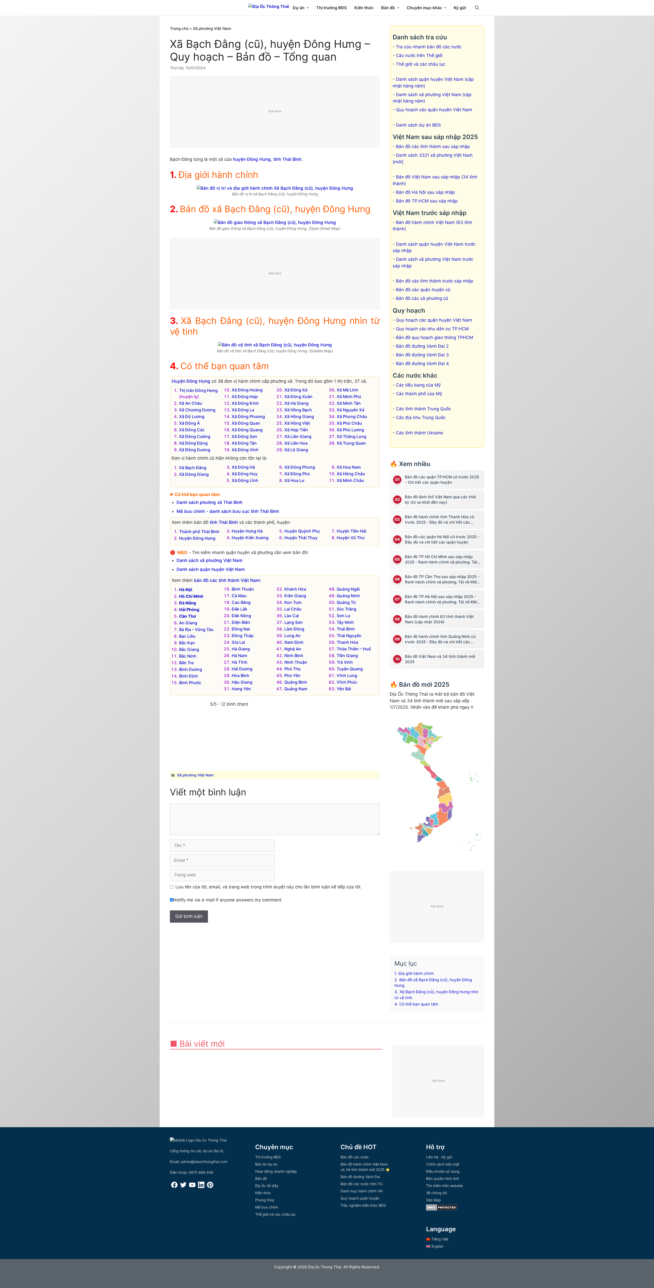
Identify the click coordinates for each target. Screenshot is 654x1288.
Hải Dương (242, 668)
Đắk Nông (241, 615)
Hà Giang (241, 648)
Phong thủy (264, 1200)
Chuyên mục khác (424, 7)
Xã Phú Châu (349, 423)
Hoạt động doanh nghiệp (276, 1171)
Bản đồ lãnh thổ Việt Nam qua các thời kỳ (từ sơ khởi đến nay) (440, 499)
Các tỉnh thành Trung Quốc (423, 408)
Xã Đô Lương (191, 416)
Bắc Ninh (187, 656)
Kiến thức (363, 7)
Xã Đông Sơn (244, 436)
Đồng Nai (241, 628)
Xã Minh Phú (349, 396)
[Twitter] (183, 1186)
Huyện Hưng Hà (247, 531)
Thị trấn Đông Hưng (198, 390)
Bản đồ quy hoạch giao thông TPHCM (434, 337)
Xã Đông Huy (245, 473)
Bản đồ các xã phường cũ (422, 298)
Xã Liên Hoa (296, 443)
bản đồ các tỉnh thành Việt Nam (227, 580)
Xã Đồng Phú (297, 473)
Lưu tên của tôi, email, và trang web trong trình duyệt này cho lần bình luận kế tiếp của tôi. (268, 886)
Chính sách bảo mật (442, 1164)
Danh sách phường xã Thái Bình (209, 502)
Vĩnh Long (347, 675)
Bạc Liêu (187, 636)
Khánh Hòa (295, 589)
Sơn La (343, 615)
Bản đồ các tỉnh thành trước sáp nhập (434, 281)
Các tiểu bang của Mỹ (418, 385)
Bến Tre (186, 662)
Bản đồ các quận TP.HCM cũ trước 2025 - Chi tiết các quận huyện (442, 479)
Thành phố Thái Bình (199, 531)
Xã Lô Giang (296, 449)
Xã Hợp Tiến (296, 429)
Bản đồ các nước (355, 1157)
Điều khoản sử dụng (443, 1171)
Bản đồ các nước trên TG (361, 1184)
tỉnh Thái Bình (287, 159)
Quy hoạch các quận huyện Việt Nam (434, 109)
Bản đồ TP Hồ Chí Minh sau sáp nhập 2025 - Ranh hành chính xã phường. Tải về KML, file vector (441, 559)
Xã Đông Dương (194, 449)
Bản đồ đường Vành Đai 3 (422, 354)
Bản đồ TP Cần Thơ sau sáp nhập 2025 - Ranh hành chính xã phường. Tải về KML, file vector (442, 579)
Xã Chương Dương (197, 409)
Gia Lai (238, 642)
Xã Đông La (243, 409)
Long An (292, 635)
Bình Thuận (243, 589)
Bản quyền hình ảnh (442, 1178)
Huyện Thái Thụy (301, 537)
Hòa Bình (240, 675)
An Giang (188, 622)
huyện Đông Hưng (252, 159)
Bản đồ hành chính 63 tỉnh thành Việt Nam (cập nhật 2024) (439, 619)
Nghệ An (292, 648)
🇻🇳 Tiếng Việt (437, 1239)
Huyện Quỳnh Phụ (302, 531)
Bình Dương (190, 669)
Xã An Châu (190, 403)
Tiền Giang (347, 655)
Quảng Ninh (348, 595)
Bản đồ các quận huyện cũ (423, 289)
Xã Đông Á (189, 423)
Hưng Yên (241, 688)
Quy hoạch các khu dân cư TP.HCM (432, 328)
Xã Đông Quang (247, 429)
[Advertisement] (275, 112)
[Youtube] (192, 1186)
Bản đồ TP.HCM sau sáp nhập (427, 201)
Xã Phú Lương (350, 429)
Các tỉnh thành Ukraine (419, 432)
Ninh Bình (293, 655)
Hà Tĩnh (239, 662)
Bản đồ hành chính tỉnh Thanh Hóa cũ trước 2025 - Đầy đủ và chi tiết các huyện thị (439, 519)
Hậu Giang (242, 682)
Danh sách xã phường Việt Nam (209, 560)
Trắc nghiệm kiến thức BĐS (363, 1205)
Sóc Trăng (346, 609)
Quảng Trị (346, 602)
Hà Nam (239, 655)
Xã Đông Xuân (298, 396)
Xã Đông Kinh (245, 403)
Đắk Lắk (239, 609)
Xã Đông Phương (248, 416)
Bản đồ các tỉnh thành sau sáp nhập (433, 146)
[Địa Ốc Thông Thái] (268, 6)
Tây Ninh (345, 622)
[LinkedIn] (201, 1186)
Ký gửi (460, 7)
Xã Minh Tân (349, 403)
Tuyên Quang (350, 668)
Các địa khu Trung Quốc (421, 417)
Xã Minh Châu (350, 480)
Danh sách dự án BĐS (418, 125)
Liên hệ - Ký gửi (439, 1157)
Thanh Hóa (347, 642)
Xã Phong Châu (352, 416)
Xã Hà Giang (296, 403)
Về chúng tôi (436, 1193)
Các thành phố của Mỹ (419, 393)
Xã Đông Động (193, 443)
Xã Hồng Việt (297, 423)
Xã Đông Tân (244, 443)
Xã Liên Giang (297, 436)
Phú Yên (292, 675)
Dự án (299, 7)
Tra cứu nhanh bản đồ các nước (428, 46)
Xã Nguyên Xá (350, 409)
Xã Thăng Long (351, 436)
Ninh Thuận (295, 662)
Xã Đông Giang (194, 474)
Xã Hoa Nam (349, 467)
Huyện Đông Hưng (191, 381)
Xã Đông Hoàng (247, 389)
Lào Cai (291, 615)
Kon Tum (292, 602)
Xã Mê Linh (347, 389)
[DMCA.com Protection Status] (441, 1209)
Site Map (433, 1200)
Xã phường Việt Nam (212, 28)
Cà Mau (239, 595)
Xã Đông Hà (243, 467)
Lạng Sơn (293, 622)
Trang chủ (179, 28)
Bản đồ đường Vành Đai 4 (422, 363)
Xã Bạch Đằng (192, 467)
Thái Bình (346, 628)
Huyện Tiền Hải (351, 531)
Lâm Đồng (294, 628)
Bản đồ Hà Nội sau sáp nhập (425, 192)
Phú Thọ (292, 668)
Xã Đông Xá (295, 389)
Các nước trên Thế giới (419, 55)
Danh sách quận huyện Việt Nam (211, 569)
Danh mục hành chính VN (362, 1191)
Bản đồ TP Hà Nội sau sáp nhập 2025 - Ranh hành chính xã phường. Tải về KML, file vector (442, 599)
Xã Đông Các (192, 429)
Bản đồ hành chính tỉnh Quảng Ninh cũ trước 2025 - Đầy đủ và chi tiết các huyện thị (440, 639)
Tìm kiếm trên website (444, 1185)
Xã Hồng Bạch (298, 409)
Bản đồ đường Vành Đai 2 (422, 346)
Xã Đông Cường (194, 436)
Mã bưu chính (266, 1207)
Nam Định (293, 642)
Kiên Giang (295, 595)
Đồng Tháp (242, 635)
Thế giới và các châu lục (420, 64)
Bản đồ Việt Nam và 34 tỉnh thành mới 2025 (440, 659)
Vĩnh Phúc (347, 682)
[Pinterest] (210, 1186)
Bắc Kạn (187, 642)
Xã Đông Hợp (245, 396)
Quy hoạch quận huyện (360, 1198)
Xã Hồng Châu (351, 473)
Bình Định (188, 676)
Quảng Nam (295, 688)
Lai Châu (292, 609)
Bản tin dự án (266, 1164)
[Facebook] (174, 1186)
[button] (477, 7)
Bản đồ (388, 7)
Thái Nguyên (349, 635)
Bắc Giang (189, 649)
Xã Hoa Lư (294, 480)
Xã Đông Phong (299, 467)
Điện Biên (241, 622)
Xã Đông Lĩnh (245, 480)
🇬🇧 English (434, 1246)
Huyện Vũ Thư (351, 537)
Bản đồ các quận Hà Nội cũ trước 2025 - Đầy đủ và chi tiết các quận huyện (442, 539)
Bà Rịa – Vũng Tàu (196, 629)
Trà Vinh (345, 662)
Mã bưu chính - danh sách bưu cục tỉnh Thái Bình (228, 511)
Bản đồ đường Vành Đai (360, 1176)
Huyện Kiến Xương (250, 537)
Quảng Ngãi (348, 589)
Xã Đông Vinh (245, 449)
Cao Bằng (241, 602)
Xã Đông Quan (246, 423)
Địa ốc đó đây (266, 1185)
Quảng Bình (295, 682)
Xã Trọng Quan (351, 443)
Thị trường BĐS (331, 7)
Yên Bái (344, 688)
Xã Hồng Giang (299, 416)
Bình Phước (190, 682)
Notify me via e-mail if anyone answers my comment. (228, 899)
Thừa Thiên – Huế (354, 648)
